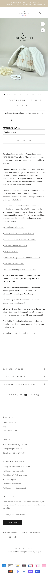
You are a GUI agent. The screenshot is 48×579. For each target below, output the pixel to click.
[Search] (40, 13)
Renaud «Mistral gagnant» (14, 227)
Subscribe (13, 522)
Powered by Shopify (33, 552)
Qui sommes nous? (10, 422)
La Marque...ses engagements (19, 384)
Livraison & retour (14, 377)
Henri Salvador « (10, 233)
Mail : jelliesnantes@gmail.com (15, 444)
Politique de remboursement (14, 488)
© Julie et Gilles (24, 548)
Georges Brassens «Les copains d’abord (19, 239)
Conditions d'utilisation (12, 484)
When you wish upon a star (24, 269)
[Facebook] (4, 537)
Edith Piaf (8, 245)
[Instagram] (10, 537)
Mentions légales (9, 479)
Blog (4, 426)
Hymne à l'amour (19, 245)
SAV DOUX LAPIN (10, 431)
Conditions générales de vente (15, 475)
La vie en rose (17, 263)
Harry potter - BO (11, 251)
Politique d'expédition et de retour (16, 467)
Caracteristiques (13, 369)
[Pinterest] (15, 537)
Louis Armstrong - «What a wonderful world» (22, 257)
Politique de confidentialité (13, 471)
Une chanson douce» (25, 233)
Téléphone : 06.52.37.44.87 (13, 453)
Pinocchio (8, 269)
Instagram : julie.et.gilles (12, 449)
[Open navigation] (3, 13)
